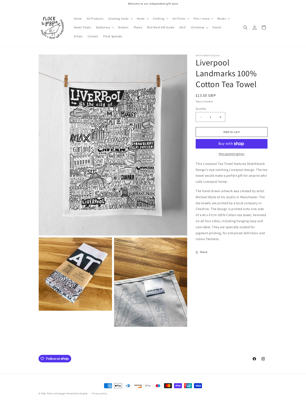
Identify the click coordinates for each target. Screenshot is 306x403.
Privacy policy (99, 393)
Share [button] (204, 252)
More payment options (231, 153)
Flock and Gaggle (56, 393)
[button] (120, 18)
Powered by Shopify (77, 393)
